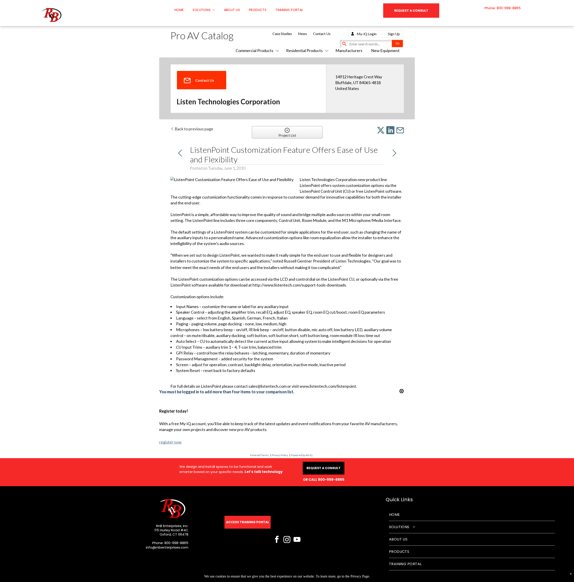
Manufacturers (348, 50)
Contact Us (321, 33)
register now (170, 442)
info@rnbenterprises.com (167, 547)
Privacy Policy (280, 455)
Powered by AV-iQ (302, 455)
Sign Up (394, 34)
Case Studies (282, 33)
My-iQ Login (366, 34)
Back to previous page (193, 128)
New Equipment (385, 50)
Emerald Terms (259, 455)
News (302, 33)
